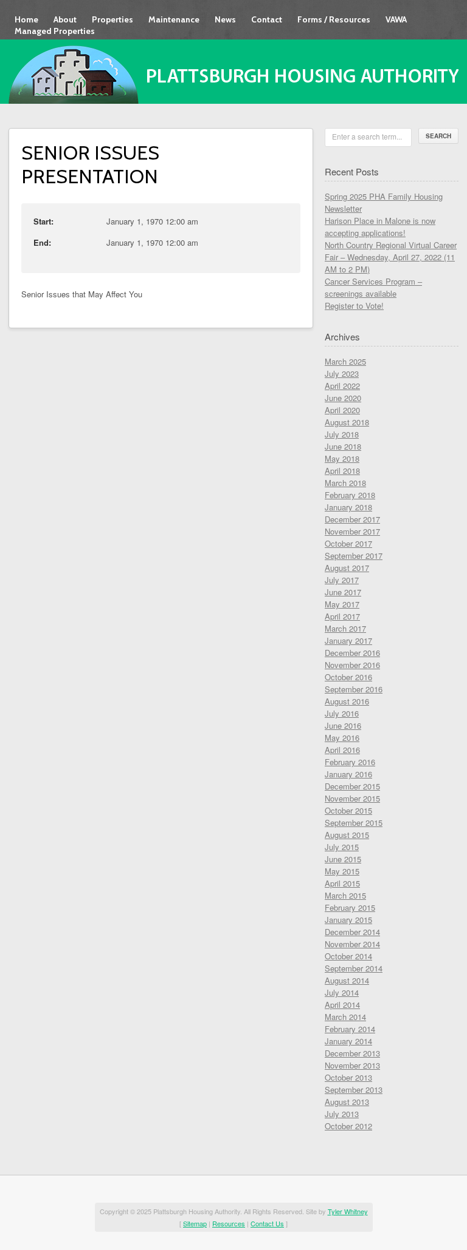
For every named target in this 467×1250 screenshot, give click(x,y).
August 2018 (347, 422)
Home (26, 19)
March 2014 (345, 1016)
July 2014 (342, 992)
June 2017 (343, 592)
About (65, 19)
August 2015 (347, 834)
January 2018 (348, 507)
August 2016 (347, 701)
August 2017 (347, 567)
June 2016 (343, 725)
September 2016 (353, 689)
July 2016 (342, 713)
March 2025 (345, 361)
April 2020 (342, 410)
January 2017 (348, 640)
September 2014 (353, 968)
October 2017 (348, 543)
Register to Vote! (354, 305)
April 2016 (342, 749)
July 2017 (342, 580)
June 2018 (343, 446)
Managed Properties (55, 30)
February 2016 (350, 762)
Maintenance (173, 19)
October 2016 (348, 677)
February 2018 (350, 495)
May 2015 (342, 871)
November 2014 (352, 944)
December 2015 (352, 786)
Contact (266, 19)
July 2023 (342, 373)
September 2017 (353, 555)
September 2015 (353, 822)
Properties (112, 19)
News (225, 19)
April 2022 (342, 385)
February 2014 (350, 1029)
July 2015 (342, 847)
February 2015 (350, 907)
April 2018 (342, 470)
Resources (228, 1223)
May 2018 (342, 458)
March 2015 (345, 895)
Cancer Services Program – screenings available (373, 287)
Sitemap (195, 1223)
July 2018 (342, 434)
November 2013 (352, 1065)
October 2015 (348, 810)
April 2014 (342, 1004)
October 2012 (348, 1126)
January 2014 (348, 1041)
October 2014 (348, 956)
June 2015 (343, 859)
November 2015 (352, 798)
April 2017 (342, 616)
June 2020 (343, 398)
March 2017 (345, 628)
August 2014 (347, 980)
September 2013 (353, 1089)
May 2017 (342, 604)
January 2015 (348, 919)
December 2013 (352, 1053)
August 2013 (347, 1101)
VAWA (396, 19)
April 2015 (342, 883)
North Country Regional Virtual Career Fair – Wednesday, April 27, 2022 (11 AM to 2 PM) (391, 257)
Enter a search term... (367, 136)
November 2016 (352, 665)
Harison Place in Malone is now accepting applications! (380, 226)
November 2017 (352, 531)
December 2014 (352, 931)
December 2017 (352, 519)
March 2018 (345, 482)
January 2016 (348, 774)
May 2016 (342, 737)
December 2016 (352, 652)
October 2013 (348, 1077)
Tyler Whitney (348, 1211)
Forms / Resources (333, 19)
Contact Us (267, 1223)
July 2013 (342, 1114)
